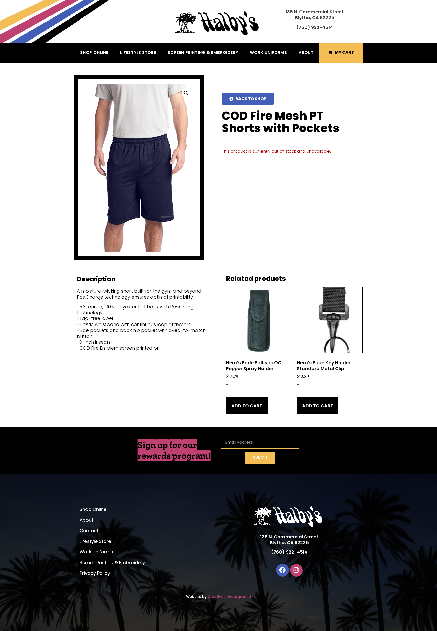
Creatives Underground (229, 596)
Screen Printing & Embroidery (203, 52)
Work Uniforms (268, 52)
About (306, 52)
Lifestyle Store (138, 52)
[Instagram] (296, 570)
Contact (89, 530)
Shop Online (94, 52)
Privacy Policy (95, 573)
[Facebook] (282, 570)
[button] (186, 93)
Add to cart (246, 406)
